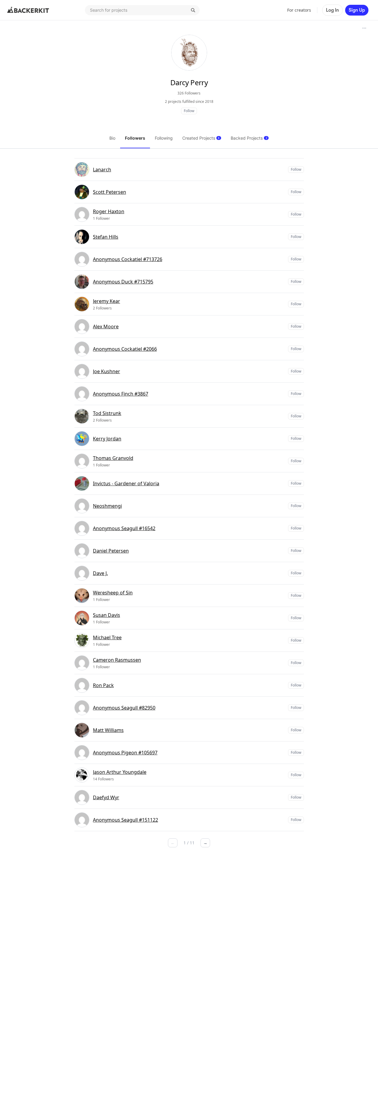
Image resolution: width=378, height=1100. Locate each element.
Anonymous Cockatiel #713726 (127, 259)
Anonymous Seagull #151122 (125, 820)
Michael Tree (107, 637)
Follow (189, 110)
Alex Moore (106, 326)
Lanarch (102, 169)
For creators (299, 10)
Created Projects (201, 138)
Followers (135, 138)
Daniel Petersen (111, 550)
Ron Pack (103, 685)
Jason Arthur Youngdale (119, 772)
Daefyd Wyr (106, 797)
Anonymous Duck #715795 (123, 281)
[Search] (193, 10)
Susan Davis (106, 615)
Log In (332, 10)
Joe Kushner (106, 371)
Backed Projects (249, 138)
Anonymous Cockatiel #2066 (125, 349)
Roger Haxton (108, 211)
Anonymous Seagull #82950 (124, 707)
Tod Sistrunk (107, 413)
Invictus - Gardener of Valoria (126, 483)
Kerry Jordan (107, 438)
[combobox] (142, 10)
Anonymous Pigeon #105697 (125, 752)
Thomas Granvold (113, 458)
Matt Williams (108, 730)
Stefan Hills (105, 237)
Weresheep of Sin (113, 592)
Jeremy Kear (106, 301)
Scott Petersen (109, 192)
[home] (28, 10)
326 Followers (189, 93)
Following (164, 138)
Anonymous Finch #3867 (120, 393)
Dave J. (100, 573)
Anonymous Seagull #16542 (124, 528)
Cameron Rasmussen (117, 660)
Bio (112, 138)
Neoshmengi (107, 506)
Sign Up (357, 10)
